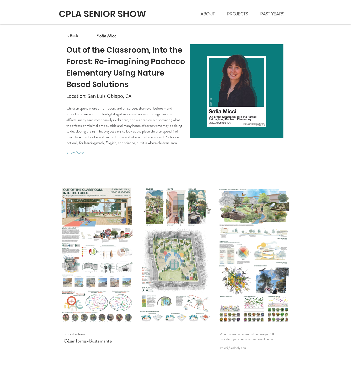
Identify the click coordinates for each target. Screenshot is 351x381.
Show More (75, 152)
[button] (275, 14)
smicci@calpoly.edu (233, 347)
